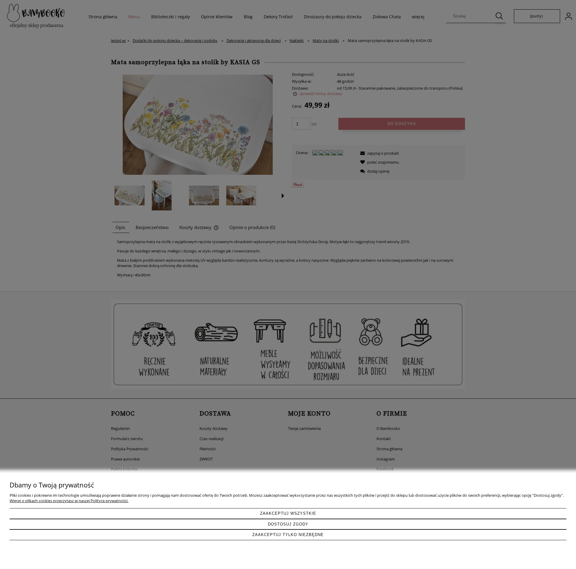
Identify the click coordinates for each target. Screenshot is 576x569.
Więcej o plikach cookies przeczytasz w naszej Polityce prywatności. (69, 500)
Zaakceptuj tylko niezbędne (288, 534)
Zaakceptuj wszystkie (288, 513)
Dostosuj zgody (288, 524)
